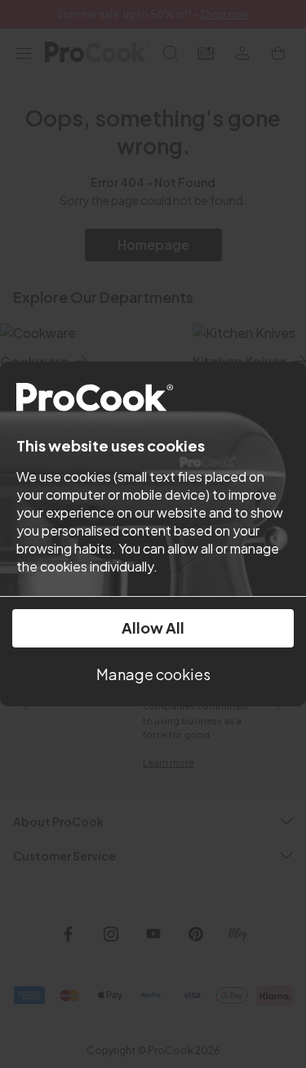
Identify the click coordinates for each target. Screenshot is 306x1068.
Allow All (153, 627)
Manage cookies (153, 674)
